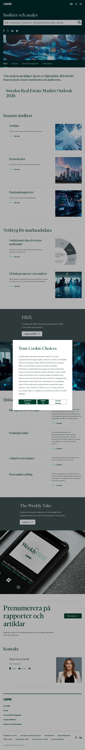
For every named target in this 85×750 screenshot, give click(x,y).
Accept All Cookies (27, 401)
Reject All (43, 401)
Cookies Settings (58, 401)
